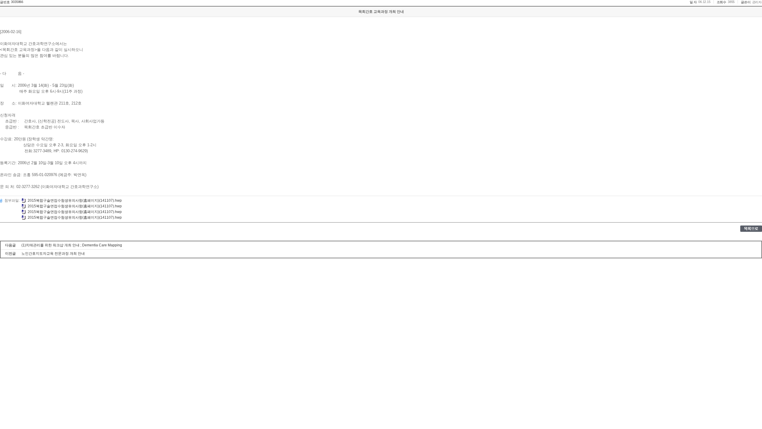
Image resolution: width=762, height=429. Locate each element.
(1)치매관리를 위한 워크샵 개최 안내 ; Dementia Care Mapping (71, 245)
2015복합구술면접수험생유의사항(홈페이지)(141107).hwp (75, 200)
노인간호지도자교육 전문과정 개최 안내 (53, 253)
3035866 (17, 2)
